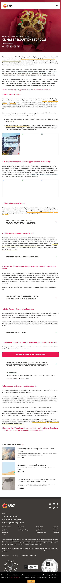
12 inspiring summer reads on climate (32, 465)
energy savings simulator (9, 249)
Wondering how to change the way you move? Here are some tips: (20, 222)
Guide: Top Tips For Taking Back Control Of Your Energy (36, 450)
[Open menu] (57, 6)
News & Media (5, 36)
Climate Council (8, 43)
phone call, (12, 102)
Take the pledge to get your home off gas (17, 125)
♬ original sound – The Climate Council (18, 378)
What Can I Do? (14, 36)
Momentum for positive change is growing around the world (32, 71)
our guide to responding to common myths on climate (30, 354)
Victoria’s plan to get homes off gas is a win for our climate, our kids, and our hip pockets (37, 480)
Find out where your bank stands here (41, 174)
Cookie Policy (15, 577)
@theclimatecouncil (12, 372)
